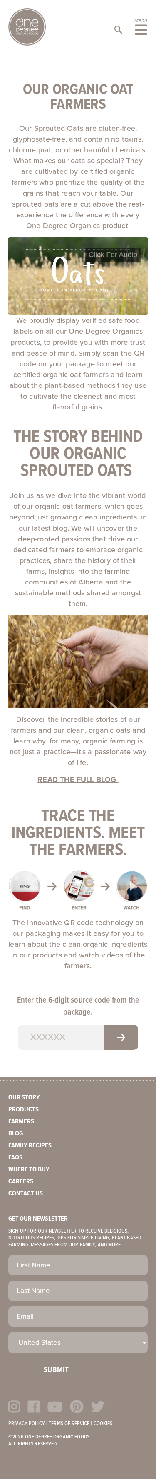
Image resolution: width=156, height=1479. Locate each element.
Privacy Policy (26, 1423)
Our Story (24, 1097)
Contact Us (25, 1193)
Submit (56, 1370)
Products (23, 1109)
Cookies (103, 1423)
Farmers (21, 1121)
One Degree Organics (27, 27)
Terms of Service (69, 1423)
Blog (15, 1133)
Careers (20, 1181)
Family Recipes (30, 1145)
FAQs (15, 1157)
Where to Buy (29, 1169)
